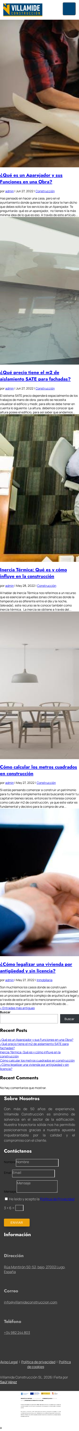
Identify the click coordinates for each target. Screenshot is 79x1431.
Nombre (9, 1162)
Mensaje (10, 1191)
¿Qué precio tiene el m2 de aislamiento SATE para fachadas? (35, 375)
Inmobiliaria (44, 980)
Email (7, 1173)
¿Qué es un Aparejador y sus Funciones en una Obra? (31, 178)
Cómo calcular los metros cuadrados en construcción (37, 1060)
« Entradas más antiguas (17, 1008)
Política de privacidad (38, 1361)
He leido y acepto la (41, 1199)
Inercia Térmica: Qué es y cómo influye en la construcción (33, 573)
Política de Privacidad (57, 1199)
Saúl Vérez (8, 1382)
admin (9, 191)
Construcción (45, 191)
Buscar (5, 1012)
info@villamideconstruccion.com (30, 1302)
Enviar (17, 1222)
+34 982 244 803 (17, 1332)
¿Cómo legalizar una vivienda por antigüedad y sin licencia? (36, 967)
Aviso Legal (9, 1361)
